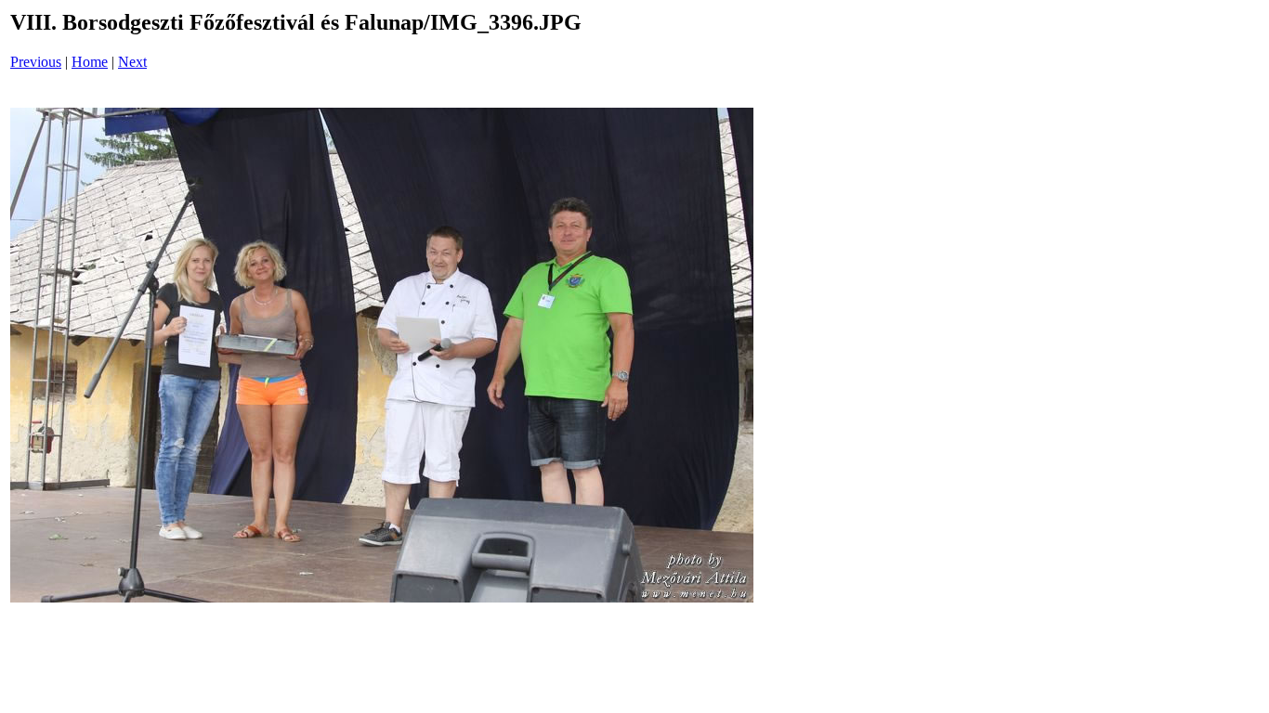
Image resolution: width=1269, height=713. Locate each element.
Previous (35, 62)
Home (90, 62)
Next (132, 62)
